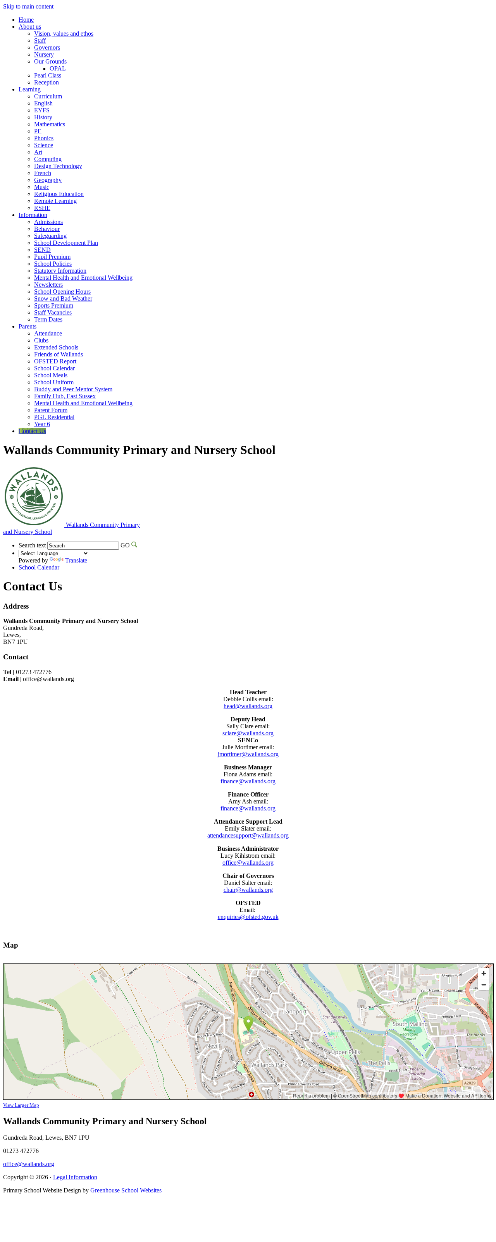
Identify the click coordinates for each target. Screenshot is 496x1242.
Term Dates (48, 319)
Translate (76, 560)
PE (37, 131)
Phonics (43, 138)
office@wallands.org (248, 862)
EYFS (42, 110)
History (43, 117)
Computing (48, 159)
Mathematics (49, 124)
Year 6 (42, 424)
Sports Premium (53, 305)
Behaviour (47, 228)
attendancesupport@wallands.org (248, 835)
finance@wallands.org (248, 781)
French (42, 173)
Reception (46, 82)
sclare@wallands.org (248, 733)
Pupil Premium (52, 256)
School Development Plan (66, 242)
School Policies (53, 263)
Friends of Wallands (58, 354)
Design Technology (58, 166)
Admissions (48, 221)
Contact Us (32, 431)
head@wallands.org (248, 706)
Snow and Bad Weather (63, 298)
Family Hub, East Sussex (65, 396)
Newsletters (48, 284)
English (43, 103)
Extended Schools (56, 347)
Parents (27, 326)
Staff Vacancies (53, 312)
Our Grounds (50, 61)
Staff (40, 40)
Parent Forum (50, 410)
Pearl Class (47, 75)
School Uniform (54, 382)
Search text (32, 545)
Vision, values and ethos (63, 33)
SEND (42, 249)
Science (43, 145)
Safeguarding (50, 235)
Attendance (48, 333)
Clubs (41, 340)
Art (38, 152)
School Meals (50, 375)
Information (33, 215)
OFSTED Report (55, 361)
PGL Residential (54, 417)
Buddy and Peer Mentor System (73, 389)
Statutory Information (60, 270)
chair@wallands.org (248, 889)
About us (30, 26)
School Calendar (54, 368)
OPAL (58, 68)
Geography (48, 180)
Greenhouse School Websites (126, 1190)
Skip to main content (28, 6)
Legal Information (75, 1177)
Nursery (44, 54)
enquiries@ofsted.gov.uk (248, 916)
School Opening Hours (62, 291)
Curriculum (48, 96)
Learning (30, 89)
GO (125, 545)
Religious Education (59, 194)
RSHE (42, 208)
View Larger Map (21, 1105)
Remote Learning (55, 201)
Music (41, 187)
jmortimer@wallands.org (248, 754)
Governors (47, 47)
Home (26, 19)
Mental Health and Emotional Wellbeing (83, 277)
